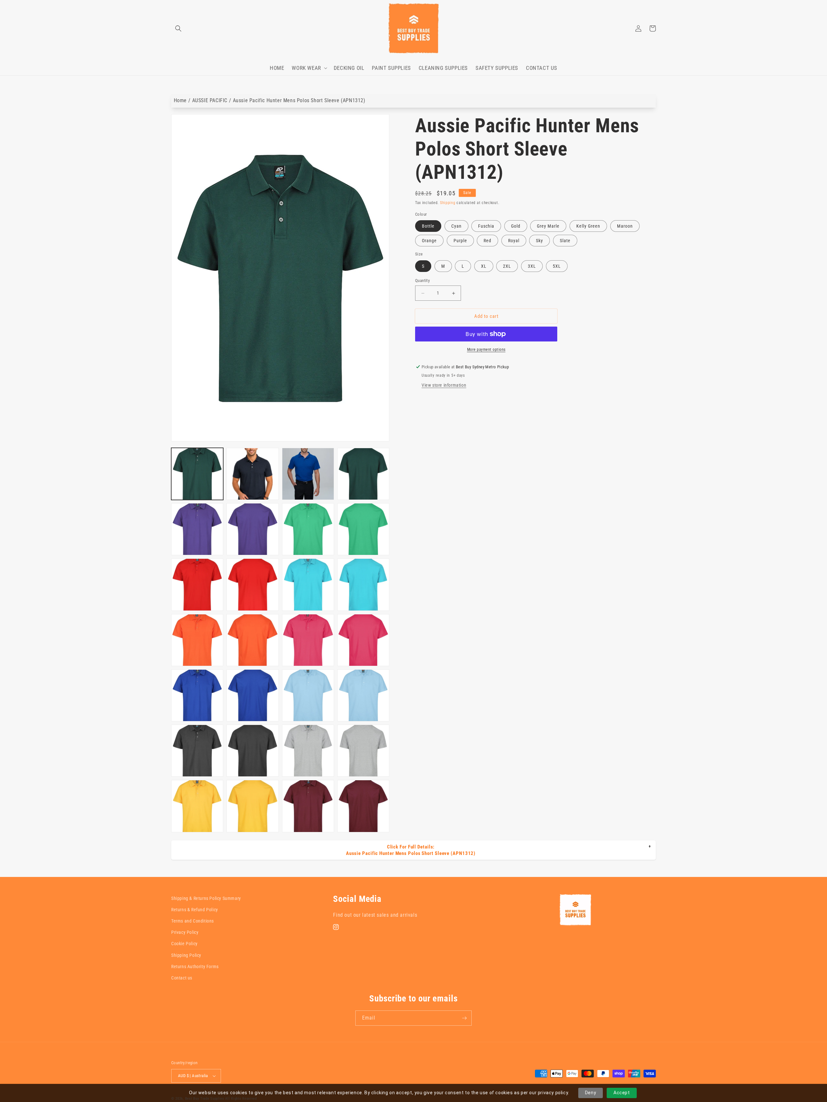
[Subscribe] (464, 1018)
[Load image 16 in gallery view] (363, 640)
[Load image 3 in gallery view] (308, 474)
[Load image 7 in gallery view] (308, 529)
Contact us (181, 977)
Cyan (456, 226)
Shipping (447, 202)
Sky (539, 240)
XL (484, 266)
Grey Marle (548, 226)
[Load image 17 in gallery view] (197, 695)
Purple (460, 240)
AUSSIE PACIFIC (209, 100)
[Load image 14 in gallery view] (252, 640)
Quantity (422, 280)
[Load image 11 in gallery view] (308, 584)
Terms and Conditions (192, 921)
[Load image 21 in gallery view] (197, 751)
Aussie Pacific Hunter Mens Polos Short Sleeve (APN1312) (299, 100)
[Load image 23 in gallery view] (308, 751)
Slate (565, 240)
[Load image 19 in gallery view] (308, 695)
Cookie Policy (184, 943)
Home (180, 100)
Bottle (428, 226)
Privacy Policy (184, 932)
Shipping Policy (186, 955)
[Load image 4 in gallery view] (363, 474)
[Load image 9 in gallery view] (197, 584)
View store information (444, 385)
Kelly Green (588, 226)
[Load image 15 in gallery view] (308, 640)
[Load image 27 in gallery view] (308, 806)
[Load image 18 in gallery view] (252, 695)
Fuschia (486, 226)
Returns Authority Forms (195, 966)
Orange (429, 240)
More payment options (486, 349)
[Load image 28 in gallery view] (363, 806)
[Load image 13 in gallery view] (197, 640)
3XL (532, 266)
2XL (507, 266)
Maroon (625, 226)
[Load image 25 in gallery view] (197, 806)
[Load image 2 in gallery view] (252, 474)
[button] (178, 28)
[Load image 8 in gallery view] (363, 529)
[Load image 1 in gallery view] (197, 474)
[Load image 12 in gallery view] (363, 584)
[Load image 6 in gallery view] (252, 529)
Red (487, 240)
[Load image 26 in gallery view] (252, 806)
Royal (513, 240)
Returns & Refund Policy (194, 909)
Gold (515, 226)
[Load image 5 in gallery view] (197, 529)
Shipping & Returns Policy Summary (206, 898)
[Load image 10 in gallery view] (252, 584)
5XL (557, 266)
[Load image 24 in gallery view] (363, 751)
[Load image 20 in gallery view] (363, 695)
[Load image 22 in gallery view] (252, 751)
